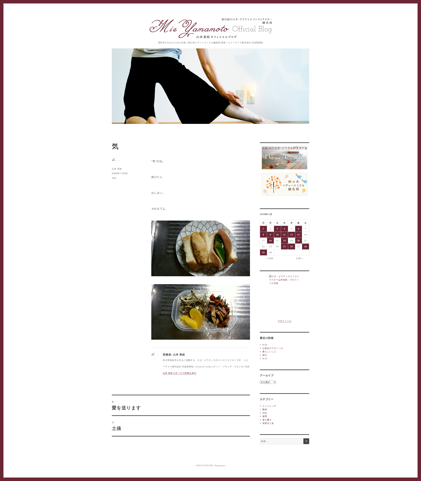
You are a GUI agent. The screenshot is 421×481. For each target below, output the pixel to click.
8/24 (264, 344)
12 (291, 234)
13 (298, 234)
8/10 (264, 358)
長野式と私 (268, 423)
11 (284, 234)
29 (263, 252)
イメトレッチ (269, 406)
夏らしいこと (269, 351)
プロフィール (284, 321)
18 (284, 240)
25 (284, 246)
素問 (264, 416)
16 (270, 240)
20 (298, 240)
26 (291, 246)
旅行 (264, 355)
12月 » (299, 258)
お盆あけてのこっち (272, 348)
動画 (264, 409)
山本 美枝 (117, 168)
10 (277, 234)
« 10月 (269, 258)
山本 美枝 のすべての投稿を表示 (179, 373)
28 (305, 246)
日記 (114, 177)
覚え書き (267, 420)
